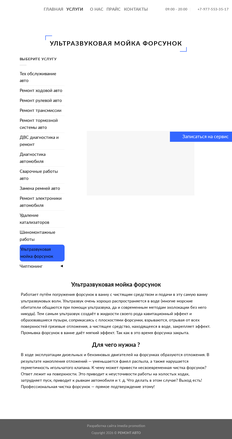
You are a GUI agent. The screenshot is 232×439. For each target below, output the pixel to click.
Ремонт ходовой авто (41, 90)
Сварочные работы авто (39, 175)
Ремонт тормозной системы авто (39, 124)
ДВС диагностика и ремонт (39, 141)
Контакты (136, 9)
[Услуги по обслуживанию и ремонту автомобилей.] (20, 9)
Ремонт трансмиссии (40, 110)
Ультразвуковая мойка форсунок (36, 253)
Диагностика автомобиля (33, 158)
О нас (96, 9)
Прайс (113, 9)
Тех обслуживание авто (38, 77)
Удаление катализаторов (34, 219)
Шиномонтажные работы (37, 236)
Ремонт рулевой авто (41, 100)
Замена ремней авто (40, 188)
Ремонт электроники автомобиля (41, 202)
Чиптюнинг (31, 266)
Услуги (74, 9)
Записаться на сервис (205, 136)
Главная (53, 9)
